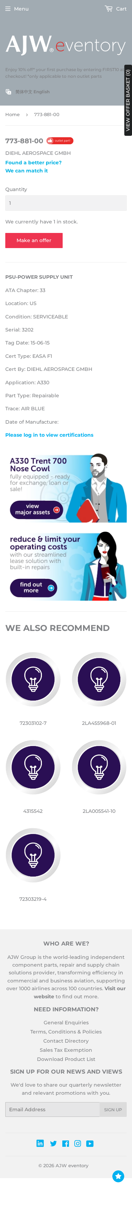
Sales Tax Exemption (66, 1050)
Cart (121, 9)
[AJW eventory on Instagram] (77, 1145)
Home (12, 114)
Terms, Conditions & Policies (66, 1032)
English (41, 91)
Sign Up (113, 1109)
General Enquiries (66, 1022)
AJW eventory (72, 1165)
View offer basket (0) (128, 100)
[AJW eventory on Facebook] (65, 1145)
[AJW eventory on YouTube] (90, 1145)
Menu (21, 9)
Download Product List (66, 1059)
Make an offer (34, 240)
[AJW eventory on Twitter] (53, 1145)
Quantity (16, 189)
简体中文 (23, 91)
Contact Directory (66, 1041)
